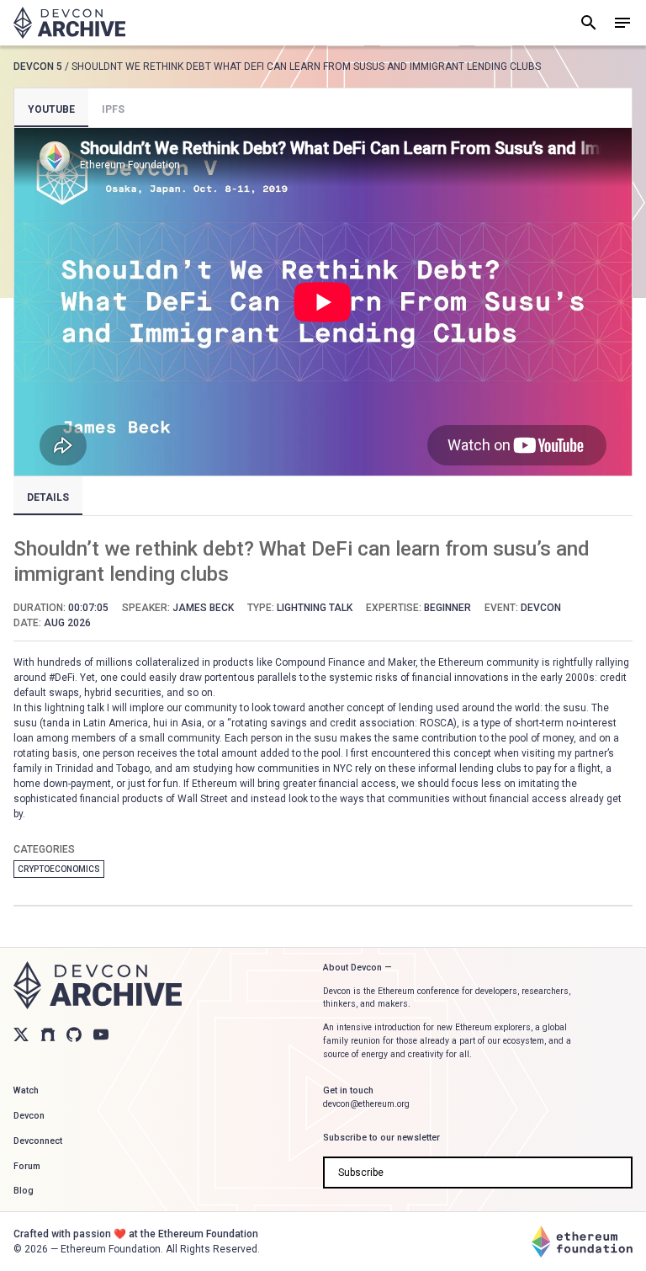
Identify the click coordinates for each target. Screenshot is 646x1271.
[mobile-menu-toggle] (622, 22)
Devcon (29, 1115)
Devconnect (37, 1140)
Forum (26, 1166)
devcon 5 (37, 66)
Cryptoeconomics (59, 869)
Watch (26, 1090)
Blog (23, 1190)
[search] (589, 22)
